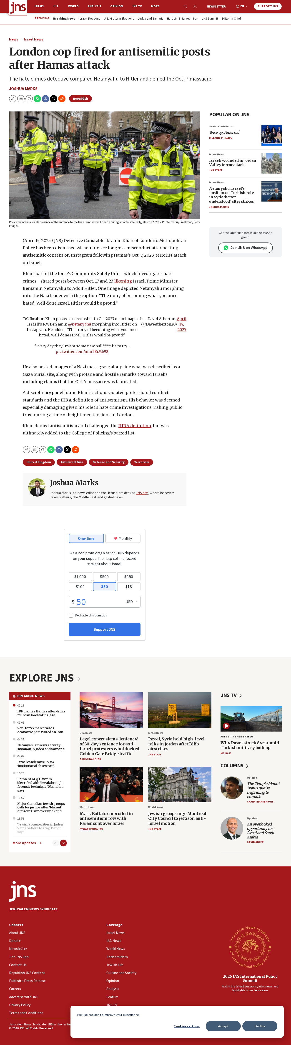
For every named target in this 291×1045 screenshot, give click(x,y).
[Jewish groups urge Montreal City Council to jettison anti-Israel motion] (179, 785)
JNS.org (142, 492)
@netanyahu (79, 324)
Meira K (226, 753)
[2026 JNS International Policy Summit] (250, 947)
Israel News (33, 39)
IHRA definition (134, 425)
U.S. (56, 6)
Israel (39, 6)
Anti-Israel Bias (71, 462)
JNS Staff (215, 170)
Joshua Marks (23, 89)
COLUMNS (232, 766)
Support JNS (268, 6)
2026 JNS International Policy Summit (250, 978)
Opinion (116, 6)
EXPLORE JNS (42, 678)
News (13, 39)
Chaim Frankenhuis (260, 802)
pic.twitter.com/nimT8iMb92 (82, 351)
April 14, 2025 (181, 324)
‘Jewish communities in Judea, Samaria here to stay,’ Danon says (40, 828)
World (73, 6)
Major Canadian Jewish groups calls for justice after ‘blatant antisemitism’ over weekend (41, 807)
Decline (260, 1026)
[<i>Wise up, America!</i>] (271, 135)
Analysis (94, 6)
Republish (80, 98)
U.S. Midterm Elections (119, 19)
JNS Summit (210, 19)
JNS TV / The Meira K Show (237, 737)
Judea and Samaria (150, 19)
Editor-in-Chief (231, 19)
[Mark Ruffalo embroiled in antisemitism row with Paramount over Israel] (111, 785)
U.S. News (86, 733)
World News (87, 807)
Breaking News (31, 696)
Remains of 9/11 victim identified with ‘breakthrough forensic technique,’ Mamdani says (40, 785)
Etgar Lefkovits (91, 829)
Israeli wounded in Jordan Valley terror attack (232, 162)
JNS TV (137, 6)
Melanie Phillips (220, 138)
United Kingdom (39, 462)
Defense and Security (109, 462)
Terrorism (141, 462)
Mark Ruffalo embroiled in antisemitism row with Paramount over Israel (106, 818)
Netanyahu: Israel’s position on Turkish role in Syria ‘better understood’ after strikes (231, 195)
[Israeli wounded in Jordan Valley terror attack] (271, 163)
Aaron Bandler (90, 759)
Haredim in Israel (178, 19)
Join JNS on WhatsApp (249, 248)
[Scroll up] (55, 843)
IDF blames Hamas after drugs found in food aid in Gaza (41, 713)
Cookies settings (187, 1026)
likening (123, 281)
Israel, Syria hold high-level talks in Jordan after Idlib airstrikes (176, 743)
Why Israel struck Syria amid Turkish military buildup (250, 745)
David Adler (255, 842)
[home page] (18, 8)
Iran (195, 19)
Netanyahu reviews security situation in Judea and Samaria (40, 747)
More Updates (24, 843)
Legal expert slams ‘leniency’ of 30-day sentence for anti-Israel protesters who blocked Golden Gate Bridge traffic (109, 746)
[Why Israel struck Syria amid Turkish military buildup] (251, 719)
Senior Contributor (221, 127)
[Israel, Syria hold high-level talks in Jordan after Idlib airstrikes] (179, 710)
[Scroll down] (63, 843)
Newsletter (216, 6)
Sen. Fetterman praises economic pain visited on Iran (40, 730)
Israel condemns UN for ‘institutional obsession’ (35, 764)
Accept (223, 1026)
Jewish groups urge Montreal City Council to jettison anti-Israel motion (177, 818)
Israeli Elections (89, 19)
